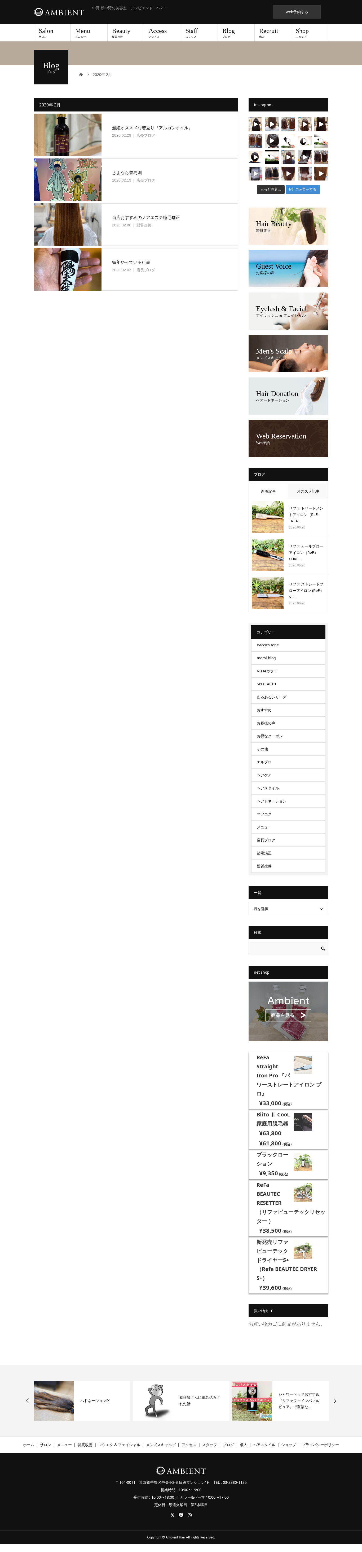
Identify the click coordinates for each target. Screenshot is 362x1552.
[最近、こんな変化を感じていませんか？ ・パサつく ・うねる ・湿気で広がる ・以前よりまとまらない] (288, 157)
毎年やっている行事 (131, 262)
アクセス (189, 1444)
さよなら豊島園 (127, 172)
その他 (262, 748)
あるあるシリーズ (271, 696)
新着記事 (268, 491)
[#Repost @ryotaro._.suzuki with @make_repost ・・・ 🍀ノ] (272, 173)
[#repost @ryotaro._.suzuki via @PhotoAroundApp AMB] (321, 173)
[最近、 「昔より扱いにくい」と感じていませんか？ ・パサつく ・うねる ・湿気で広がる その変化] (255, 141)
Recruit (268, 32)
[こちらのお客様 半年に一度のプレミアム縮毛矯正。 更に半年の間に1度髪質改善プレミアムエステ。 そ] (255, 124)
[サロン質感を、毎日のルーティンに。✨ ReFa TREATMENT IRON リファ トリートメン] (272, 141)
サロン (45, 1444)
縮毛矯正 (264, 852)
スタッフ (209, 1444)
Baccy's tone (268, 644)
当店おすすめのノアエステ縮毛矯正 (146, 217)
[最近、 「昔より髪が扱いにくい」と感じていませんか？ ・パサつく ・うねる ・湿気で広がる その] (305, 157)
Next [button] (335, 1400)
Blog (228, 32)
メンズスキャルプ (161, 1444)
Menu (82, 32)
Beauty (121, 32)
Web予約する (296, 11)
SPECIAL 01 (266, 683)
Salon (46, 32)
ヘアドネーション (271, 800)
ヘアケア (264, 774)
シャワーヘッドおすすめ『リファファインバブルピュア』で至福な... (199, 1400)
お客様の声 (266, 722)
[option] (82, 1401)
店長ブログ (145, 135)
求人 (243, 1444)
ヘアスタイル (268, 787)
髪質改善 (143, 224)
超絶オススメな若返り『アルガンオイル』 (152, 128)
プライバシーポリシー (320, 1444)
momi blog (266, 657)
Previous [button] (27, 1400)
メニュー (264, 826)
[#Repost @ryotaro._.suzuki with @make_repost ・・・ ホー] (288, 173)
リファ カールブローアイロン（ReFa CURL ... (306, 552)
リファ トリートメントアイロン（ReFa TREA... (306, 514)
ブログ (228, 1444)
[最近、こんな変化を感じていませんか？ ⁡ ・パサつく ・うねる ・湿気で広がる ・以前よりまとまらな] (272, 124)
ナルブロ (264, 761)
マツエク (264, 813)
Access (158, 32)
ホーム (28, 1444)
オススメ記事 (308, 491)
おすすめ (264, 709)
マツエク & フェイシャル (119, 1444)
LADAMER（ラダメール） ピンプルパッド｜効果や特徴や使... (300, 1400)
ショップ (288, 1444)
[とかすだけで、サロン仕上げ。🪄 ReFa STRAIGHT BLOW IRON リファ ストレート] (255, 157)
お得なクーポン (270, 735)
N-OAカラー (267, 670)
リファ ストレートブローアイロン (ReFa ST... (306, 590)
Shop (302, 32)
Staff (192, 32)
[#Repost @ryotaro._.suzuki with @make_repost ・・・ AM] (255, 173)
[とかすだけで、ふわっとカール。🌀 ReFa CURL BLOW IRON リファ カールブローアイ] (305, 141)
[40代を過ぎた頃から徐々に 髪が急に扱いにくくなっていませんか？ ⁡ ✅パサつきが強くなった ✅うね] (321, 124)
